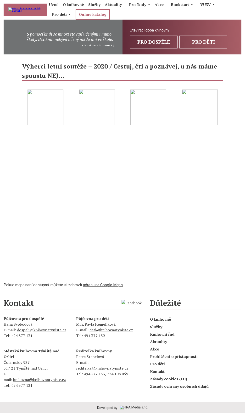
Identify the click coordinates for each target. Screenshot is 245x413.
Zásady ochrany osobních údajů (179, 386)
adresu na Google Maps (103, 285)
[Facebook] (132, 303)
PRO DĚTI (203, 42)
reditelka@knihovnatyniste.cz (102, 368)
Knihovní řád (162, 334)
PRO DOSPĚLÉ (153, 42)
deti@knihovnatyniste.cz (111, 330)
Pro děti (59, 14)
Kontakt (157, 371)
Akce (154, 349)
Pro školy (137, 4)
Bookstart (180, 4)
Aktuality (158, 341)
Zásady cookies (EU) (168, 378)
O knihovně (160, 319)
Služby (156, 326)
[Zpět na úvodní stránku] (25, 10)
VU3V (205, 4)
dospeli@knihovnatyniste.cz (41, 330)
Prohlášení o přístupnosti (174, 356)
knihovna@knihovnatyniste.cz (39, 379)
